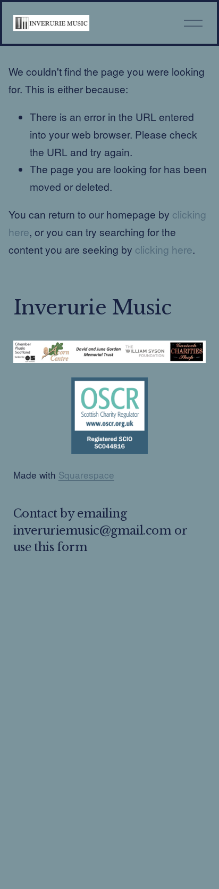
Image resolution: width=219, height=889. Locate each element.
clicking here (163, 249)
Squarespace (86, 474)
